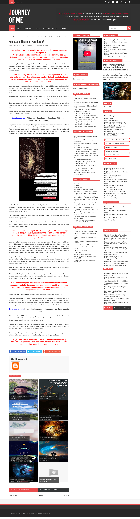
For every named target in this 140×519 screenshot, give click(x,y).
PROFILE (19, 28)
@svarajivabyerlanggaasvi (80, 88)
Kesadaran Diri (32, 45)
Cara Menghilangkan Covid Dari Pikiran (115, 281)
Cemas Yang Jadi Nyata (111, 198)
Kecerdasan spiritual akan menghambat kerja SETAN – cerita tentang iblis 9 (116, 262)
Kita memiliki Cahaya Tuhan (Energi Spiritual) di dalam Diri (84, 162)
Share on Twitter (36, 351)
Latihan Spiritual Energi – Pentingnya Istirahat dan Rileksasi (115, 134)
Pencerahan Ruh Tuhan (112, 155)
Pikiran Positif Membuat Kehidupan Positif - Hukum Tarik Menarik (84, 221)
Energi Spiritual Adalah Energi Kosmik (85, 151)
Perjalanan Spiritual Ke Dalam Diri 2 (115, 140)
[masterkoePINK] (113, 2)
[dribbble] (121, 2)
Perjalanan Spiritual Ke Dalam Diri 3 (115, 143)
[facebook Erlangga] (105, 2)
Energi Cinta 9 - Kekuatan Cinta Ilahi (84, 120)
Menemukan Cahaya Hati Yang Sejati (115, 193)
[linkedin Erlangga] (125, 2)
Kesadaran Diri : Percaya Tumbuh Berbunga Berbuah (114, 169)
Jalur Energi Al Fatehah (111, 120)
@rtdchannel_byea (78, 79)
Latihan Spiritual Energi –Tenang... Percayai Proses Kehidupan (114, 126)
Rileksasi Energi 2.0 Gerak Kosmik (114, 40)
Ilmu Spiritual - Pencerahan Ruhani (84, 207)
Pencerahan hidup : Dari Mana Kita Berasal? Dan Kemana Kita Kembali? (115, 123)
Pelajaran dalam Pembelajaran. (113, 189)
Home (12, 28)
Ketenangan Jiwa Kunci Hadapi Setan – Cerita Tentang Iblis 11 (116, 253)
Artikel (54, 28)
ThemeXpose (46, 513)
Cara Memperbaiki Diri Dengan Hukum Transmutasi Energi (85, 217)
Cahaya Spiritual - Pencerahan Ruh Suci (85, 203)
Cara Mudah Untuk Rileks (81, 147)
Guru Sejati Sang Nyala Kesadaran (114, 191)
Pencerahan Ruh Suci (111, 151)
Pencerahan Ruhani (111, 147)
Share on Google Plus (53, 351)
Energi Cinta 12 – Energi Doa (82, 113)
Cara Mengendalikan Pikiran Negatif (115, 287)
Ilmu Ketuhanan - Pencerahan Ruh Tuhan (86, 197)
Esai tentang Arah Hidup (111, 196)
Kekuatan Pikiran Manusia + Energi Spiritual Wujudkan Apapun (114, 295)
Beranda (40, 495)
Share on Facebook (19, 351)
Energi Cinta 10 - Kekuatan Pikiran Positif (86, 117)
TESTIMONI (46, 28)
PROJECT (37, 28)
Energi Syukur (108, 118)
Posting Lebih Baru (14, 495)
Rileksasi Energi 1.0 (110, 116)
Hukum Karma (78, 187)
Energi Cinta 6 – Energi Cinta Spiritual (85, 126)
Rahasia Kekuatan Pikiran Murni (113, 289)
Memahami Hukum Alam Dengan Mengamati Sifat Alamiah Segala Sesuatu (86, 190)
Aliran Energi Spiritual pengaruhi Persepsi (86, 149)
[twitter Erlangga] (109, 2)
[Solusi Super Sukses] (117, 2)
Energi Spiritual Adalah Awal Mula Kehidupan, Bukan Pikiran (83, 169)
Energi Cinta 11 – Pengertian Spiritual (85, 115)
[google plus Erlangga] (129, 2)
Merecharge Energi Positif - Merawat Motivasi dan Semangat (115, 46)
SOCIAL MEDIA (28, 28)
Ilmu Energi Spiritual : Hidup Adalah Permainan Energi (84, 173)
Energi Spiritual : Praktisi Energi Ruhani (85, 205)
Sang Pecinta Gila (109, 220)
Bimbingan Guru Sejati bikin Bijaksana (85, 245)
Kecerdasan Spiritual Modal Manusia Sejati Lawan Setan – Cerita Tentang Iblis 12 (116, 248)
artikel (25, 45)
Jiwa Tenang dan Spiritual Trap (83, 254)
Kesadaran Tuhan (110, 158)
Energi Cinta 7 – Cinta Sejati (82, 124)
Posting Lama (65, 495)
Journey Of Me (19, 16)
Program (63, 28)
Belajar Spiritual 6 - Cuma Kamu (113, 185)
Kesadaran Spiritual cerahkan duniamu (85, 153)
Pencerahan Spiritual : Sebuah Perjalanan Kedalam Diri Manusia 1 (115, 67)
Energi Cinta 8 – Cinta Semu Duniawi (85, 122)
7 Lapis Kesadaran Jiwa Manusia (83, 159)
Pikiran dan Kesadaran (42, 45)
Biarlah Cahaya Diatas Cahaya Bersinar (85, 231)
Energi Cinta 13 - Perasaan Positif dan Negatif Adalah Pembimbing (85, 110)
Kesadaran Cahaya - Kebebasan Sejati (115, 179)
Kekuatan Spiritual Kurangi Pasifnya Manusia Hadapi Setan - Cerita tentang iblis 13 (115, 243)
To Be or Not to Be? (110, 187)
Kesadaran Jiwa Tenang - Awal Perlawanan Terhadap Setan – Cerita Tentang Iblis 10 (115, 258)
